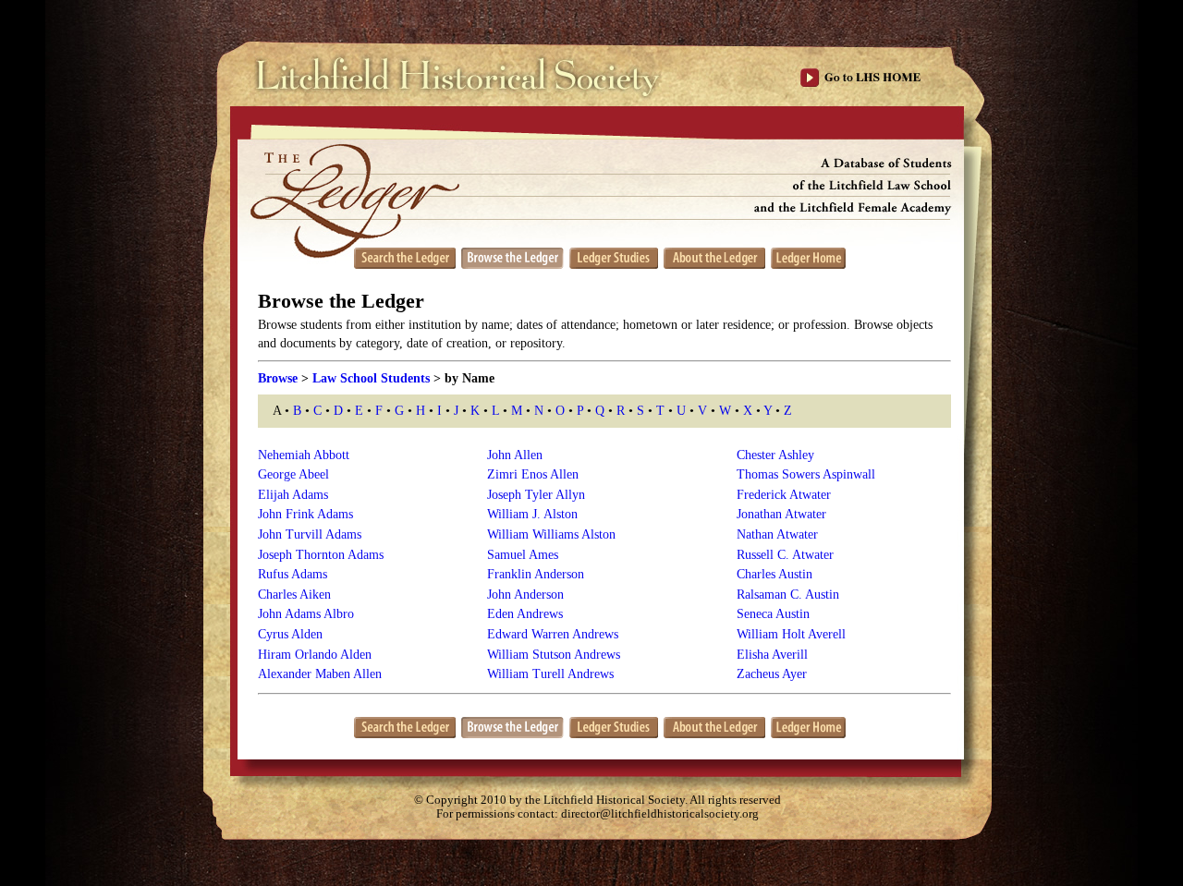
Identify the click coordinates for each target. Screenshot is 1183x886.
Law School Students (371, 378)
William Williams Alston (551, 534)
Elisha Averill (772, 654)
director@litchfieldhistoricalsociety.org (660, 813)
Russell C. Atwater (785, 555)
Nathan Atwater (777, 534)
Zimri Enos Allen (533, 474)
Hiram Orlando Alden (315, 654)
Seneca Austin (773, 614)
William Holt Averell (791, 634)
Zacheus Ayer (772, 674)
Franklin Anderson (535, 574)
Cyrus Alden (290, 634)
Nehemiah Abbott (303, 455)
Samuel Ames (522, 555)
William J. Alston (532, 514)
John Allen (515, 455)
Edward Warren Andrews (552, 634)
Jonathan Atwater (781, 514)
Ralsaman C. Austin (788, 594)
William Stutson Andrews (553, 654)
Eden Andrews (525, 614)
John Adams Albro (306, 614)
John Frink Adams (305, 514)
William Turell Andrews (550, 674)
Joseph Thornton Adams (321, 555)
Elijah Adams (293, 495)
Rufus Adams (292, 574)
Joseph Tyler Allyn (536, 495)
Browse (278, 378)
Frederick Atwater (784, 495)
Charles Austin (774, 574)
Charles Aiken (294, 594)
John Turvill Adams (309, 534)
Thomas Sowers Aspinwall (806, 474)
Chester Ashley (775, 455)
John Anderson (525, 594)
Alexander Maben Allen (320, 674)
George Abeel (293, 474)
